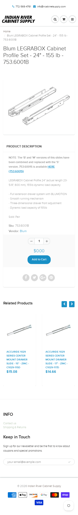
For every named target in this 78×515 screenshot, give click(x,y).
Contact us (9, 423)
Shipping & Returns (14, 427)
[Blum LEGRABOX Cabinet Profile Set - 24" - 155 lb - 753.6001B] (39, 106)
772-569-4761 (23, 6)
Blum (23, 231)
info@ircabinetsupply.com (51, 6)
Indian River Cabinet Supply (44, 486)
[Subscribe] (69, 462)
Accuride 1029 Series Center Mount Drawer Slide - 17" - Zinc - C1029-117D (49, 360)
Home (6, 31)
